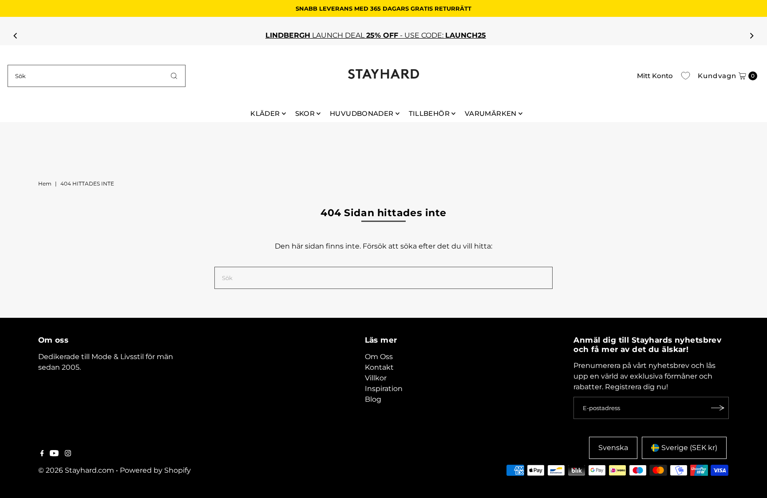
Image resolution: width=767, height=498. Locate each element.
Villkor (376, 378)
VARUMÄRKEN (491, 113)
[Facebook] (42, 454)
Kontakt (379, 367)
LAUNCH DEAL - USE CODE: (371, 35)
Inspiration (384, 388)
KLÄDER (265, 113)
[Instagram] (68, 454)
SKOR (305, 113)
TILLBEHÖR (429, 113)
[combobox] (97, 76)
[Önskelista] (685, 76)
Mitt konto (655, 75)
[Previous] (15, 35)
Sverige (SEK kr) (689, 447)
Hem (44, 183)
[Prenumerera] (718, 408)
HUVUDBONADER (362, 113)
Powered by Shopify (155, 470)
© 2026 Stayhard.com (76, 470)
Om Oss (379, 356)
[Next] (751, 35)
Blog (373, 399)
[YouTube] (54, 454)
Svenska (613, 447)
